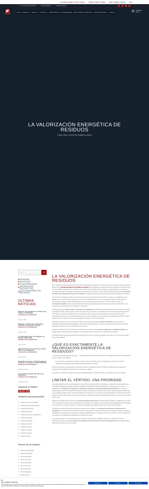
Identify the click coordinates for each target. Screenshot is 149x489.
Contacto (112, 12)
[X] (122, 6)
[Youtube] (126, 6)
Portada (59, 135)
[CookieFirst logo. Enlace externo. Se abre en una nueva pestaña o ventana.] (2, 480)
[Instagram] (129, 6)
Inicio (18, 12)
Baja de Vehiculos (54, 12)
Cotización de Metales (100, 12)
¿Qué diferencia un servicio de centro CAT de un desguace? (32, 349)
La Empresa (24, 12)
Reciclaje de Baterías (66, 12)
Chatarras (43, 12)
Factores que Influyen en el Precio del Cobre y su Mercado (32, 312)
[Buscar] (44, 272)
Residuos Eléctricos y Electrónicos (83, 12)
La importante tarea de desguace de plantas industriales (31, 337)
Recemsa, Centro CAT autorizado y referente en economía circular (31, 324)
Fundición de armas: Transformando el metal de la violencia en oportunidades (32, 361)
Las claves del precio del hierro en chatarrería (31, 374)
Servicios (34, 12)
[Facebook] (119, 6)
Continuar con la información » (27, 314)
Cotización (139, 10)
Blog (65, 135)
